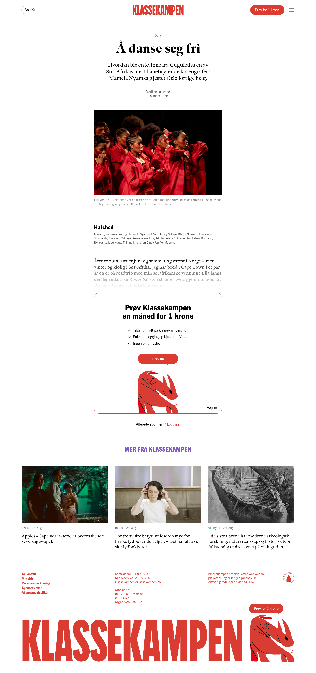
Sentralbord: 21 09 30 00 (132, 574)
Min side (28, 578)
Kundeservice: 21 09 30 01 (133, 578)
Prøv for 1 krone (267, 9)
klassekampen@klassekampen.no (138, 582)
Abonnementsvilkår (35, 592)
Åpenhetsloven (32, 588)
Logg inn (173, 424)
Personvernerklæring (36, 583)
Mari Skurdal (246, 582)
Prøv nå (158, 358)
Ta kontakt (29, 574)
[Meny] (291, 10)
